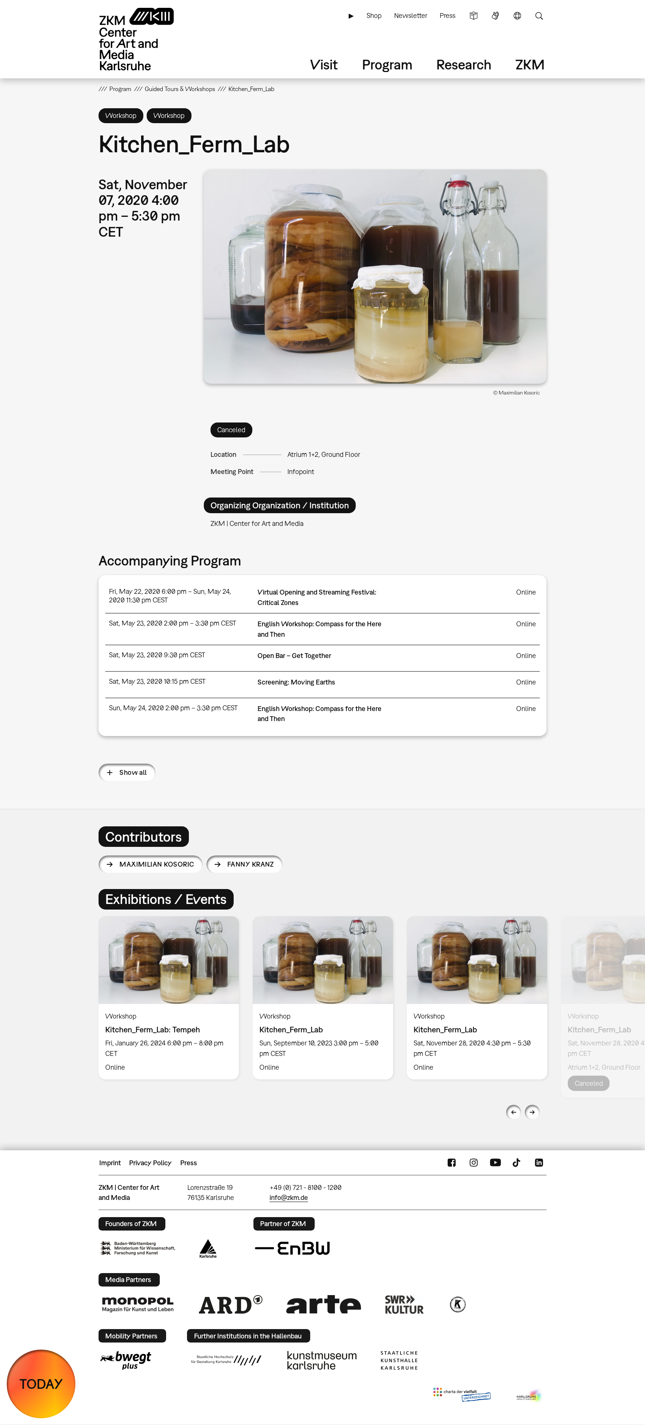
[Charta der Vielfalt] (462, 1396)
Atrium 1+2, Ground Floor (323, 454)
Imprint (110, 1163)
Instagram (473, 1163)
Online (526, 592)
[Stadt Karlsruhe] (208, 1248)
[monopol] (137, 1304)
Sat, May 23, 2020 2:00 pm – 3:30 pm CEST (172, 623)
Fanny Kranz (250, 864)
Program (387, 64)
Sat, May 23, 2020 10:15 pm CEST (157, 681)
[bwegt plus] (125, 1360)
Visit (324, 64)
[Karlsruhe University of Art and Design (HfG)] (226, 1360)
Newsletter (410, 15)
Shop (374, 15)
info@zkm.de (288, 1197)
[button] (375, 276)
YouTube (495, 1163)
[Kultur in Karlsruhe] (457, 1304)
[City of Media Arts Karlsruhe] (530, 1396)
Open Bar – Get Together (294, 656)
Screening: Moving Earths (296, 682)
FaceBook (451, 1163)
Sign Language (495, 16)
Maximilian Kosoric (156, 864)
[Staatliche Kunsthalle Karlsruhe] (399, 1360)
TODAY (41, 1384)
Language (517, 16)
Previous (513, 1112)
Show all (133, 772)
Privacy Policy (150, 1163)
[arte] (323, 1304)
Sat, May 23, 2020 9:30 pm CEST (157, 655)
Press (447, 15)
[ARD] (230, 1304)
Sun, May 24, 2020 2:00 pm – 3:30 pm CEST (173, 708)
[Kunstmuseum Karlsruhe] (321, 1360)
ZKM (530, 64)
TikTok (517, 1163)
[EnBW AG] (292, 1248)
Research (464, 64)
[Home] (147, 39)
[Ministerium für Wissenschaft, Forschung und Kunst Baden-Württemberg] (137, 1248)
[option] (169, 997)
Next (532, 1112)
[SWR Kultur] (404, 1304)
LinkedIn (539, 1163)
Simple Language (473, 16)
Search (539, 16)
